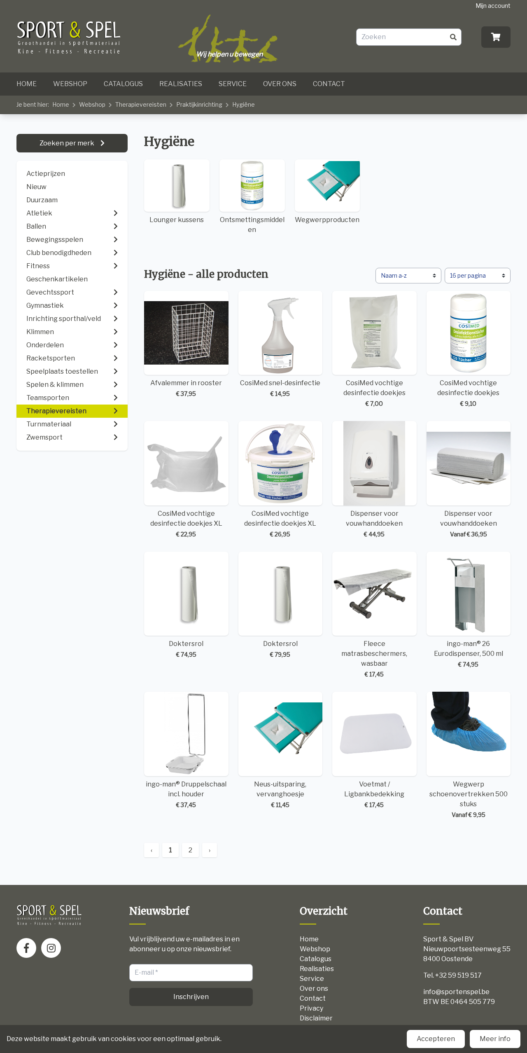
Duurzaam (42, 200)
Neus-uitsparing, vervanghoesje (280, 794)
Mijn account (493, 5)
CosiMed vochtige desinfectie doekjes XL (186, 524)
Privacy (311, 1008)
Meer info (495, 1039)
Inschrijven (191, 997)
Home (26, 84)
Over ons (279, 84)
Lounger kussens (176, 220)
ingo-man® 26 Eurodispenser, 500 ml (468, 654)
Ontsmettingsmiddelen (252, 225)
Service (233, 84)
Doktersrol (186, 649)
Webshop (70, 84)
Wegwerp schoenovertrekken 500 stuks (468, 799)
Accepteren (436, 1039)
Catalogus (123, 84)
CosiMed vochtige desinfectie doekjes (374, 393)
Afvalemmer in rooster (186, 388)
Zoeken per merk (68, 143)
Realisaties (180, 84)
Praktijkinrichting (199, 104)
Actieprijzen (45, 174)
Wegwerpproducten (327, 220)
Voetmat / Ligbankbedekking (374, 794)
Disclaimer (316, 1018)
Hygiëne (243, 104)
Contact (329, 84)
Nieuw (36, 187)
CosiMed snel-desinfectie (280, 388)
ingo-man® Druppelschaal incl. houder (186, 794)
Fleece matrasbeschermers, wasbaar (374, 659)
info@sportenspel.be (456, 992)
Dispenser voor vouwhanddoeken (374, 524)
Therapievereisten (140, 104)
